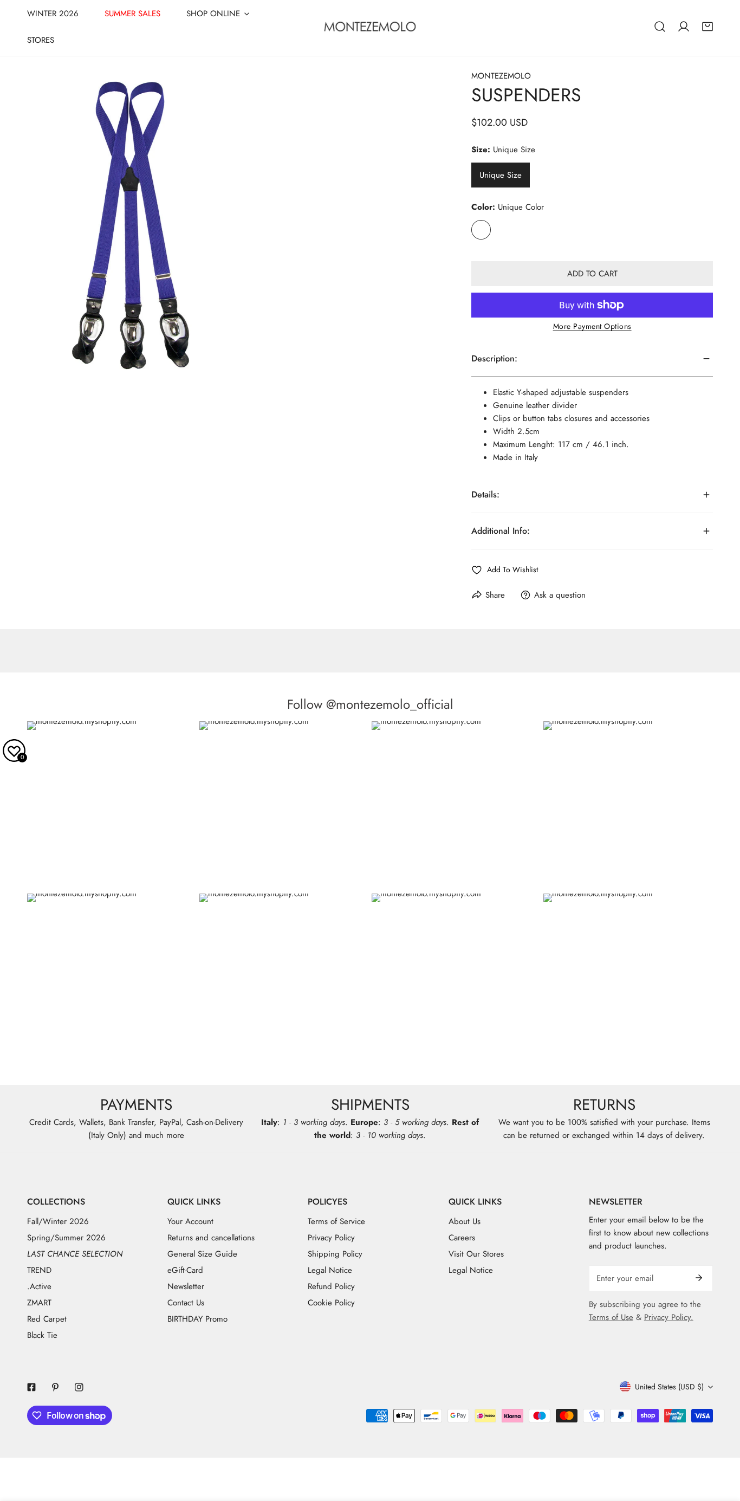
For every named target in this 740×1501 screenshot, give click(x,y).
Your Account (190, 1221)
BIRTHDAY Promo (197, 1319)
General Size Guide (202, 1254)
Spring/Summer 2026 (66, 1238)
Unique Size (500, 175)
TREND (39, 1270)
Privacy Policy (331, 1238)
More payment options (592, 326)
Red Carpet (47, 1319)
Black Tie (42, 1335)
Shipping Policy (335, 1254)
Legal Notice (330, 1270)
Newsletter (185, 1286)
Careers (462, 1238)
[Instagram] (79, 1387)
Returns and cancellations (211, 1238)
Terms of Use (611, 1317)
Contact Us (185, 1303)
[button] (707, 26)
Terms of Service (336, 1221)
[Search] (660, 26)
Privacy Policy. (668, 1317)
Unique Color (481, 230)
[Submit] (699, 1277)
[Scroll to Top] (720, 1443)
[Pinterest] (55, 1387)
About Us (465, 1221)
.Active (39, 1286)
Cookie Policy (331, 1303)
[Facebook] (31, 1387)
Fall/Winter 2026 (58, 1221)
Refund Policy (331, 1286)
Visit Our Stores (476, 1254)
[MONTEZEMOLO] (370, 26)
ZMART (39, 1303)
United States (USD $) (669, 1386)
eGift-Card (185, 1270)
